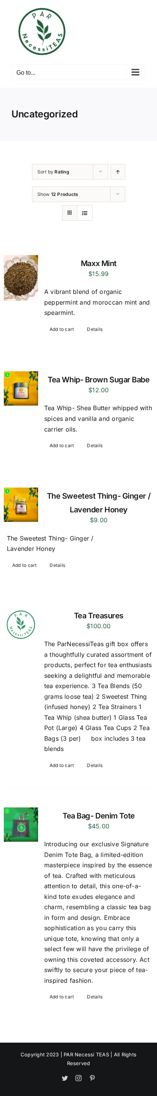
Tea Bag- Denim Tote (98, 815)
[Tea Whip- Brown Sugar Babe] (21, 388)
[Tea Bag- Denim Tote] (21, 824)
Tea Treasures (98, 615)
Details (95, 329)
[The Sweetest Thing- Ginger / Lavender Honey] (21, 505)
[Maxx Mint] (21, 278)
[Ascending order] (118, 172)
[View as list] (84, 212)
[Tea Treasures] (21, 624)
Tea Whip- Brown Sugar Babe (98, 379)
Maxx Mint (99, 263)
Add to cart (62, 329)
